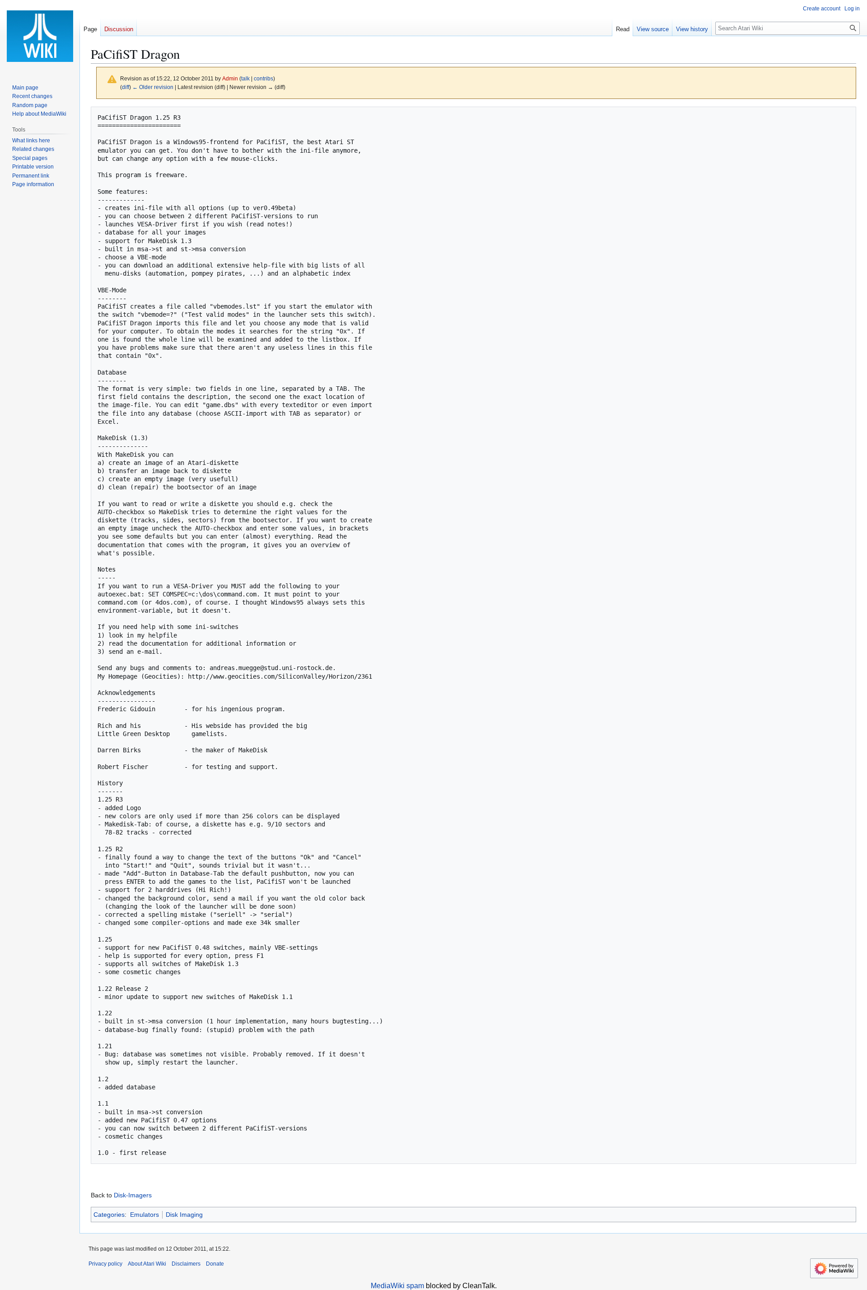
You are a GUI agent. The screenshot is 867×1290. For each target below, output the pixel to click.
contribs (263, 78)
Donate (215, 1264)
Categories (109, 1214)
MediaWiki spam (397, 1286)
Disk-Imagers (133, 1195)
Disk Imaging (184, 1214)
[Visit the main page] (40, 36)
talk (245, 78)
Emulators (144, 1214)
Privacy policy (105, 1264)
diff (125, 87)
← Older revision (152, 87)
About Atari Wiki (147, 1264)
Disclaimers (186, 1264)
